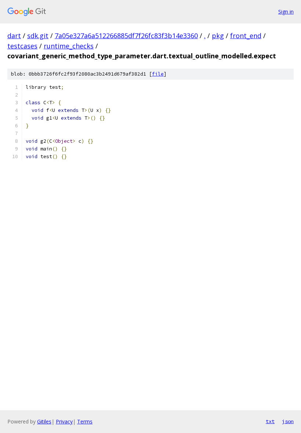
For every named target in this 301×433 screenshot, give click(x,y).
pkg (218, 35)
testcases (22, 45)
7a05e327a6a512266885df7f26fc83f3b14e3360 (126, 35)
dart (14, 35)
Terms (85, 421)
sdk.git (37, 35)
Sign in (286, 11)
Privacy (64, 421)
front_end (245, 35)
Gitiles (44, 421)
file (158, 74)
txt (270, 421)
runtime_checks (69, 45)
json (288, 421)
